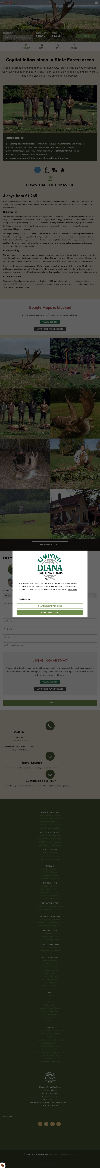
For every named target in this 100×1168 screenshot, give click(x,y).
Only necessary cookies (50, 606)
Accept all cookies (50, 612)
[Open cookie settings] (2, 1165)
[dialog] (50, 584)
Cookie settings (25, 599)
